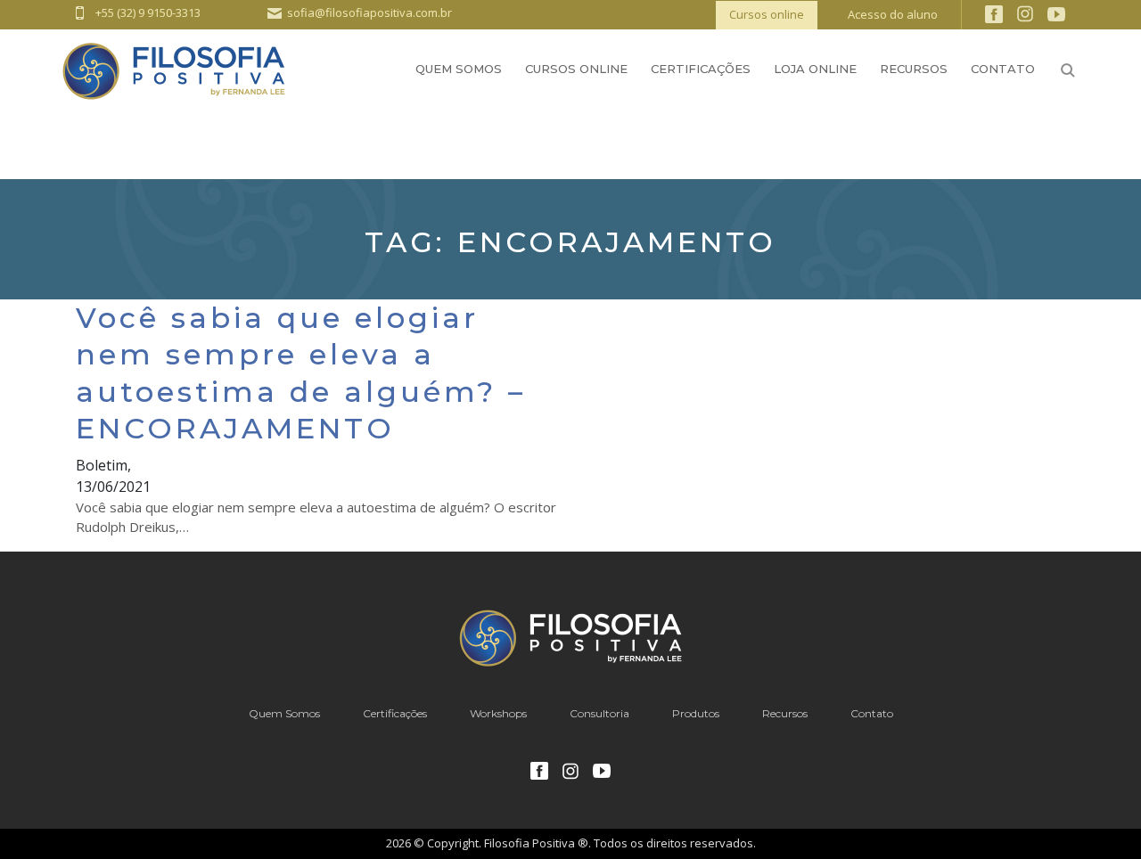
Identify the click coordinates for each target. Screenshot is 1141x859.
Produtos (695, 713)
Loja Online (815, 68)
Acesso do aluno (893, 14)
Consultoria (599, 713)
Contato (1003, 68)
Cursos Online (576, 68)
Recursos (914, 68)
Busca (1068, 70)
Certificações (701, 68)
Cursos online (766, 14)
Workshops (498, 713)
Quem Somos (458, 68)
